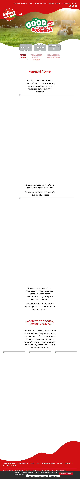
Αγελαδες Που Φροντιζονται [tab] (53, 56)
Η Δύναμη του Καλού (26, 463)
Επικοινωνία (19, 470)
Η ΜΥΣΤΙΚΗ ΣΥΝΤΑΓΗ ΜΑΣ (38, 3)
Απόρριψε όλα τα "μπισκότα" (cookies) (37, 476)
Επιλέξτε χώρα (8, 470)
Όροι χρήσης (45, 470)
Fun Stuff (51, 3)
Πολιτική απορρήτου (32, 470)
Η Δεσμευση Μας (70, 3)
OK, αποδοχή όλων (66, 473)
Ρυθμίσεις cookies (61, 470)
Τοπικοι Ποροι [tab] (23, 56)
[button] (25, 47)
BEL (52, 470)
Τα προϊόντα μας (19, 3)
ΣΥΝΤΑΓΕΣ (59, 3)
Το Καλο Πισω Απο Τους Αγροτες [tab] (36, 57)
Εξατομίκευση (54, 476)
